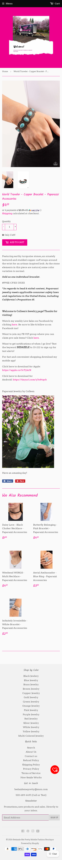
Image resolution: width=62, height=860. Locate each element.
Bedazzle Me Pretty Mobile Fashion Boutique (33, 840)
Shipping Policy (31, 764)
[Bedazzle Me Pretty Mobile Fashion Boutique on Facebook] (22, 831)
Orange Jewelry (31, 705)
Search (31, 747)
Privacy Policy (31, 768)
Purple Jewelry (31, 714)
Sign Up (54, 817)
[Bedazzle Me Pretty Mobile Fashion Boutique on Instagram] (32, 831)
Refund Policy (31, 760)
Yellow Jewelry (31, 731)
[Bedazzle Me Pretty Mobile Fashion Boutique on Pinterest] (27, 831)
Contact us (31, 756)
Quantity (6, 221)
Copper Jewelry (31, 693)
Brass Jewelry (31, 684)
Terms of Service (31, 773)
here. (15, 324)
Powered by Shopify (30, 843)
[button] (31, 210)
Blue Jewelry (31, 680)
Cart (57, 3)
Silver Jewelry (31, 723)
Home (5, 71)
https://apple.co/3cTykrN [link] (16, 370)
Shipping (7, 213)
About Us (31, 751)
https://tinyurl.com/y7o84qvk (30, 379)
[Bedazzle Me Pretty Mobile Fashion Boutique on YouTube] (37, 831)
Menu (9, 3)
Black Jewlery (31, 676)
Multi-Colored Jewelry (31, 735)
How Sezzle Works (31, 777)
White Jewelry (31, 727)
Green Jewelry (31, 701)
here (36, 337)
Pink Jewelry (31, 710)
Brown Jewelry (31, 688)
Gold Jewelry (31, 697)
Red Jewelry (31, 718)
